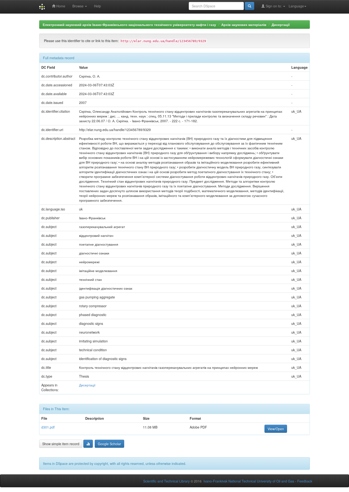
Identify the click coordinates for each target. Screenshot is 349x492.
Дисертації (281, 24)
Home (60, 6)
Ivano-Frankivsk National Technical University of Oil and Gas (248, 481)
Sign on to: (274, 6)
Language (296, 6)
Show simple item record (60, 443)
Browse (78, 6)
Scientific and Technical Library (166, 481)
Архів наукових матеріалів (243, 24)
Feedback (304, 481)
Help (97, 6)
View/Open (276, 428)
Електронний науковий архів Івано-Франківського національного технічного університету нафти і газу (129, 24)
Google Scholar (109, 443)
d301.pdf (48, 427)
